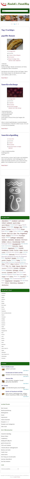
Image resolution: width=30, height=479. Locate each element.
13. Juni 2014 (11, 138)
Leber (12, 252)
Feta (18, 233)
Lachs (3, 252)
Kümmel (26, 250)
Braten (8, 229)
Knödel (11, 250)
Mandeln (3, 254)
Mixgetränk (24, 256)
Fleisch (8, 235)
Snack (24, 272)
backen (16, 225)
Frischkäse (16, 235)
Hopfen (3, 245)
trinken (11, 278)
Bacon (20, 225)
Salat (13, 266)
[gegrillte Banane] (15, 39)
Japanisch (11, 248)
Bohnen (4, 229)
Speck (18, 274)
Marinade (12, 254)
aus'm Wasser (6, 225)
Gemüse (4, 240)
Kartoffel (21, 248)
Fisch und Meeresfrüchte (6, 313)
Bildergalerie (4, 412)
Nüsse (18, 258)
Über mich (4, 426)
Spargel (14, 274)
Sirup (21, 272)
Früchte (3, 237)
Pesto (21, 260)
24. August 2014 (12, 51)
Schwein (10, 272)
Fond (12, 235)
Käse (21, 250)
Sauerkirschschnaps (9, 84)
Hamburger (4, 243)
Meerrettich (4, 256)
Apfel (10, 220)
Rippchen (22, 263)
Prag (16, 262)
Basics (4, 227)
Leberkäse (16, 252)
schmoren (9, 270)
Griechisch (24, 240)
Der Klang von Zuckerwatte (8, 457)
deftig (26, 231)
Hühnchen (15, 246)
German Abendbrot (6, 459)
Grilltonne (9, 242)
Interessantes (4, 248)
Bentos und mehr (6, 450)
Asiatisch (15, 221)
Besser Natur (4, 436)
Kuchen (16, 250)
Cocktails (19, 231)
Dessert (11, 55)
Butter (3, 231)
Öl (24, 282)
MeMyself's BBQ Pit (6, 440)
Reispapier (7, 263)
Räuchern (3, 344)
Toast (3, 278)
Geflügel (13, 238)
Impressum (4, 417)
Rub (7, 266)
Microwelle (16, 256)
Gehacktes (20, 238)
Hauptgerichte (4, 330)
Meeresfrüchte (23, 254)
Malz (27, 252)
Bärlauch (7, 231)
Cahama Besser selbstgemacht (9, 447)
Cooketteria (4, 438)
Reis (3, 264)
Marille (7, 254)
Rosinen (26, 263)
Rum (10, 266)
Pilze (7, 262)
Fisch (3, 235)
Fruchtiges (14, 59)
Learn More (25, 370)
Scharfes (16, 268)
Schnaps (19, 108)
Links (24, 252)
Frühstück (8, 237)
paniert (4, 260)
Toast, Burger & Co (5, 354)
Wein (21, 280)
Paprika (8, 260)
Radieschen (23, 262)
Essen (2, 415)
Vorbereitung (4, 356)
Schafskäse (10, 268)
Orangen (22, 258)
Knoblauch (5, 250)
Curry (22, 231)
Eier (15, 233)
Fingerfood (23, 233)
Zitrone (7, 283)
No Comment (11, 57)
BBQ (12, 227)
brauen (13, 229)
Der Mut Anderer (5, 461)
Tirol (27, 276)
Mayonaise (17, 254)
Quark (18, 262)
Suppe (4, 276)
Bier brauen (4, 305)
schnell (21, 270)
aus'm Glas (11, 106)
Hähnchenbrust (8, 245)
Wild (24, 280)
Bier (21, 227)
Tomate (6, 279)
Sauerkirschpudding (9, 135)
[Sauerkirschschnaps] (15, 88)
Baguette (24, 224)
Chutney (15, 231)
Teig (19, 276)
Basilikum (9, 227)
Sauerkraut (4, 268)
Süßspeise (18, 55)
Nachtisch (11, 60)
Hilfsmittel (25, 243)
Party (16, 108)
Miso (20, 256)
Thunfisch (23, 276)
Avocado (12, 224)
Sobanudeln (4, 274)
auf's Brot (21, 221)
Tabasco (15, 276)
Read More (4, 78)
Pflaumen (4, 262)
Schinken (22, 268)
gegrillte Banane (8, 36)
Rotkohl (3, 266)
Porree (12, 262)
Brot (16, 229)
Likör (14, 108)
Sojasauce (9, 274)
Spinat (21, 274)
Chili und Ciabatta (6, 445)
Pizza (10, 262)
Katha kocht (4, 454)
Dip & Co (10, 233)
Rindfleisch (16, 264)
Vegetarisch (18, 60)
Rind (12, 264)
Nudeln (14, 258)
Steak (24, 274)
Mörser (3, 258)
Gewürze (17, 240)
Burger (23, 229)
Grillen (14, 55)
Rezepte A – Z (4, 422)
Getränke (11, 102)
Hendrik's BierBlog (6, 434)
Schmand (4, 270)
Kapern (16, 248)
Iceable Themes (17, 477)
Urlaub (23, 278)
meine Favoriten (5, 419)
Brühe (18, 229)
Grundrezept (16, 242)
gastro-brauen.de (6, 443)
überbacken (5, 285)
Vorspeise (16, 281)
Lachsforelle (8, 252)
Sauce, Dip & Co (21, 266)
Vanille (3, 280)
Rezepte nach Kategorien (8, 424)
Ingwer (21, 246)
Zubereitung (13, 283)
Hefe (22, 243)
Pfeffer (24, 260)
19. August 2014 (12, 98)
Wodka (26, 280)
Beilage (16, 227)
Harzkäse (10, 243)
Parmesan (13, 260)
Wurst (3, 282)
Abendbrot (5, 221)
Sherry (18, 272)
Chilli (10, 231)
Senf (14, 272)
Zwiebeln (20, 283)
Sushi (7, 276)
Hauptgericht (16, 244)
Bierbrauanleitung (6, 410)
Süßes (14, 60)
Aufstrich (9, 223)
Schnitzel (4, 272)
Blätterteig (25, 227)
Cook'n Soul (4, 452)
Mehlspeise (10, 256)
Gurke (23, 242)
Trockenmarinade (17, 278)
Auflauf (4, 223)
